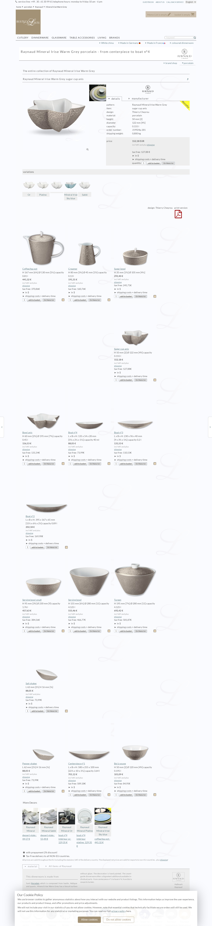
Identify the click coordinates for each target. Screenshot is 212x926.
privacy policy (118, 911)
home (18, 7)
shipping (151, 145)
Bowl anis (27, 432)
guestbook (148, 2)
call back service (175, 2)
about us (160, 2)
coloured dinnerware (182, 43)
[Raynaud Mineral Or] (210, 427)
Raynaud (39, 7)
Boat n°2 (30, 516)
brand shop (171, 63)
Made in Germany (129, 43)
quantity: (136, 163)
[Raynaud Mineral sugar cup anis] (56, 186)
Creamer (72, 268)
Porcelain (35, 883)
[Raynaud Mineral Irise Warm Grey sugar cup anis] (55, 117)
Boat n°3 (118, 432)
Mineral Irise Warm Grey (56, 7)
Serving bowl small (32, 600)
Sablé (84, 194)
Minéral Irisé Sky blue (70, 196)
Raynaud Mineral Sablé (49, 829)
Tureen (117, 600)
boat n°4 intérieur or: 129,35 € (64, 839)
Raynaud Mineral (30, 829)
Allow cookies (89, 919)
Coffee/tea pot (29, 268)
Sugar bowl (120, 268)
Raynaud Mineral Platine (85, 829)
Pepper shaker (29, 763)
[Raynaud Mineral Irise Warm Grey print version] (178, 216)
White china (107, 43)
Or (29, 194)
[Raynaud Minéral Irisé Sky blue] (2, 427)
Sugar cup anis (121, 349)
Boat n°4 (72, 432)
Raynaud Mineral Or (67, 829)
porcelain (28, 7)
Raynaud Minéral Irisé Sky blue (102, 831)
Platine (43, 194)
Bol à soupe (120, 763)
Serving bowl (74, 600)
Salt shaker (31, 683)
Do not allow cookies (118, 919)
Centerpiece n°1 (76, 763)
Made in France (155, 43)
